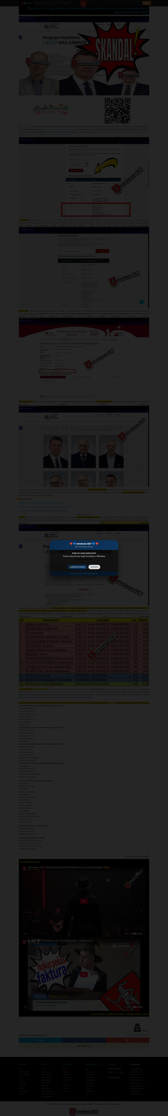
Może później (94, 567)
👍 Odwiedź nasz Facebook (77, 567)
